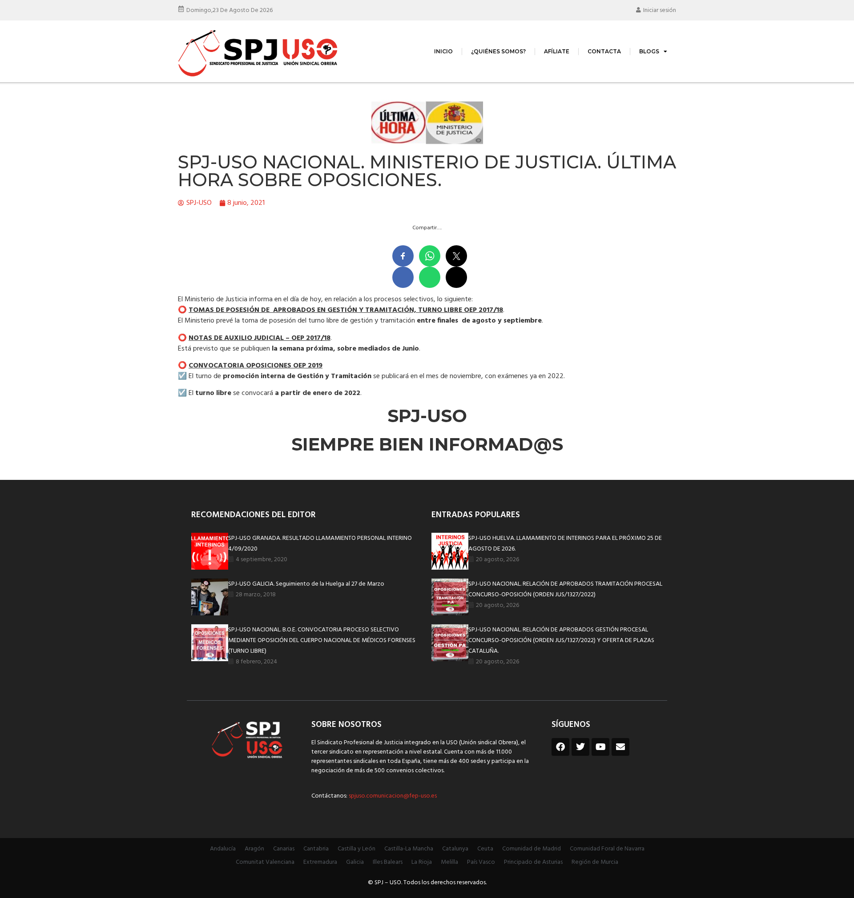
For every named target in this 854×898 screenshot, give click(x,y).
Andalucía (223, 849)
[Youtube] (600, 747)
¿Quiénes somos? (498, 51)
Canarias (283, 849)
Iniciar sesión (659, 10)
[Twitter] (580, 747)
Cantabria (316, 849)
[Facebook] (560, 747)
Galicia (355, 862)
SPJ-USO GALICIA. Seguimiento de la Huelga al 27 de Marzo (306, 584)
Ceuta (485, 849)
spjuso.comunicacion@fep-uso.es (392, 796)
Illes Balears (388, 862)
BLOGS (649, 51)
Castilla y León (356, 849)
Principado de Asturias (533, 862)
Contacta (604, 51)
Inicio (443, 51)
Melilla (449, 862)
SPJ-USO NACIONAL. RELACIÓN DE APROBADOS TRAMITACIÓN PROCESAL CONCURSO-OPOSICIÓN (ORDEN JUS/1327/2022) (565, 589)
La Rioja (421, 862)
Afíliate (556, 51)
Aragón (254, 849)
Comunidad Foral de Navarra (607, 849)
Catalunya (455, 849)
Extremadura (320, 862)
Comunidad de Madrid (531, 849)
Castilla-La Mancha (408, 849)
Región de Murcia (595, 862)
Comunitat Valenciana (265, 862)
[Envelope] (620, 747)
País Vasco (481, 862)
